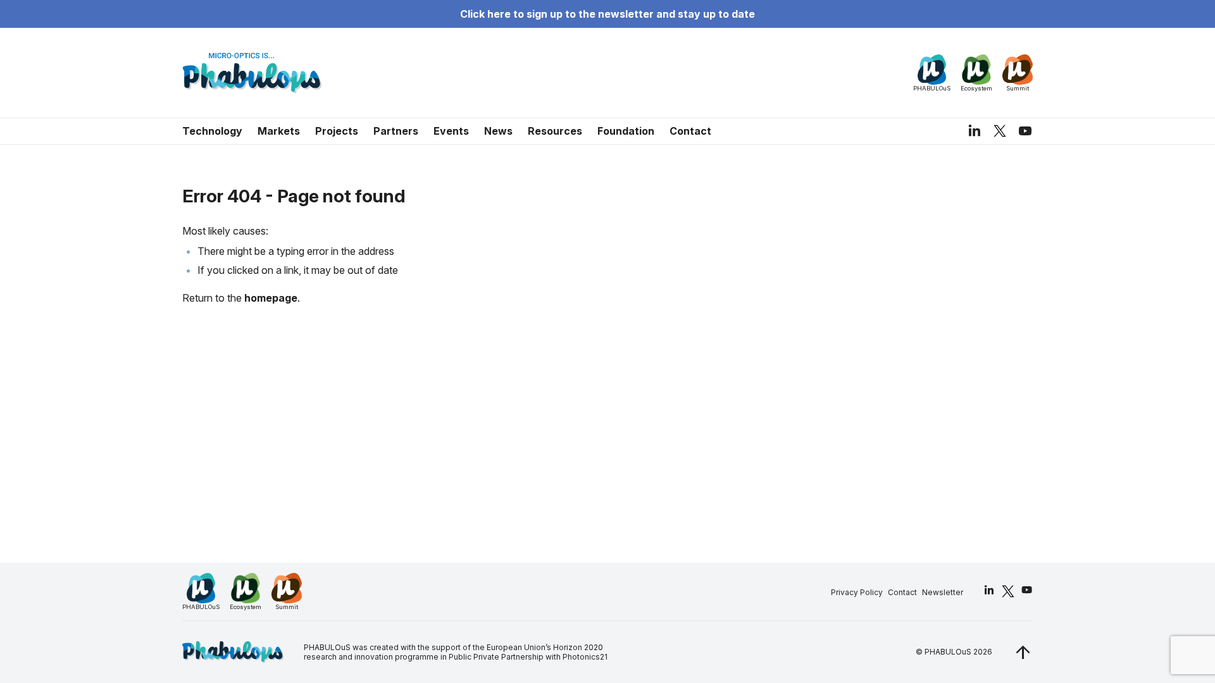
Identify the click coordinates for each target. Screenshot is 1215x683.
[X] (1000, 130)
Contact (690, 131)
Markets (279, 131)
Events (451, 131)
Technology (212, 131)
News (498, 131)
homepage (270, 298)
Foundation (625, 131)
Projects (336, 131)
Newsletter (942, 592)
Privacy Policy (857, 592)
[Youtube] (1025, 130)
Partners (395, 131)
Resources (555, 131)
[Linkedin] (974, 130)
